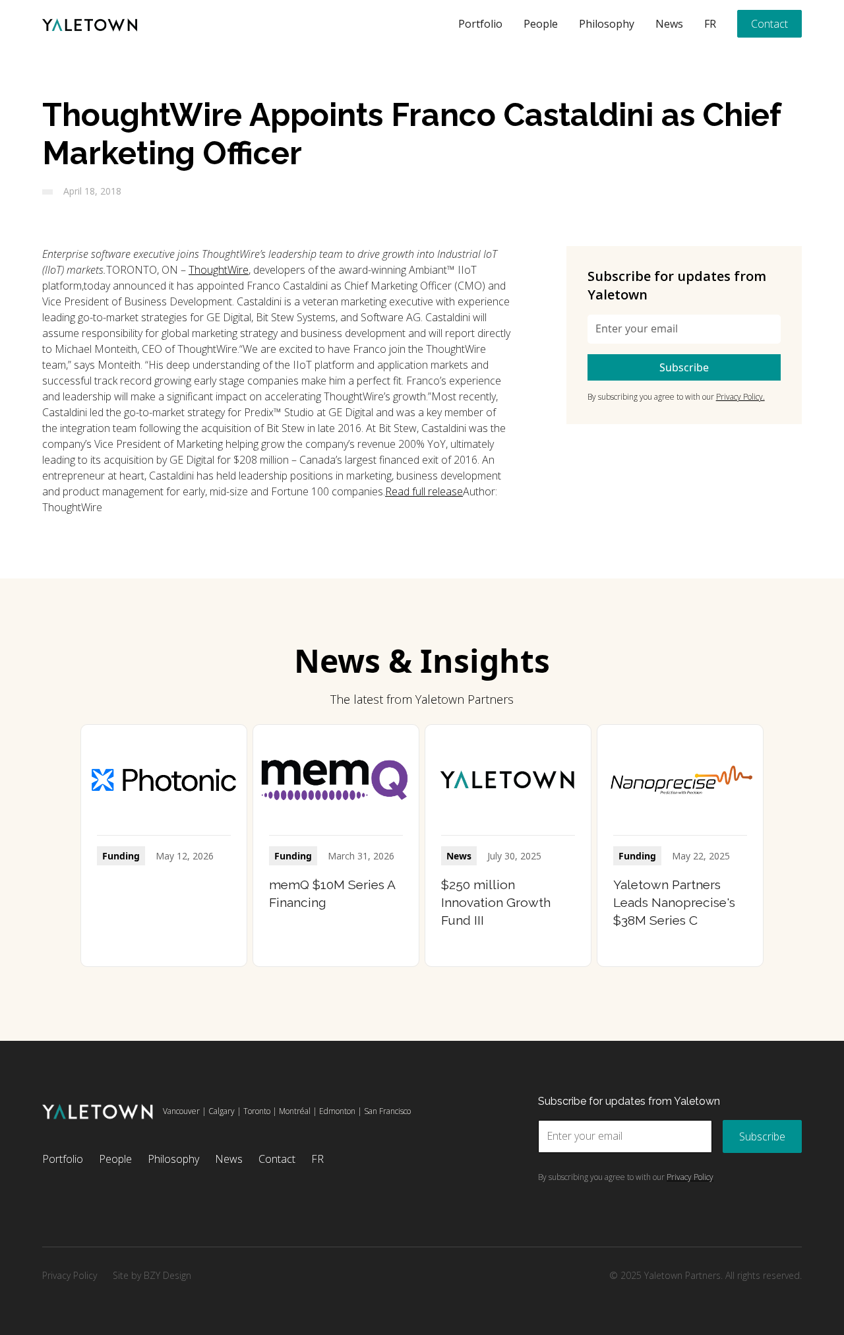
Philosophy (606, 23)
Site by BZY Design (152, 1275)
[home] (89, 24)
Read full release (424, 491)
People (541, 23)
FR (710, 23)
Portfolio (480, 23)
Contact (769, 23)
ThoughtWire (219, 270)
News (669, 23)
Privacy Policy (69, 1275)
